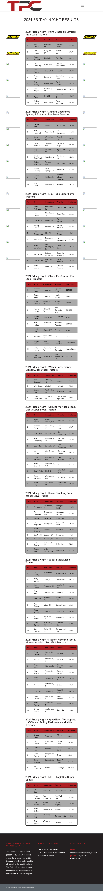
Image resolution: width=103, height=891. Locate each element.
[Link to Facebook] (91, 6)
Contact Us (75, 858)
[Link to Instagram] (95, 6)
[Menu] (82, 5)
